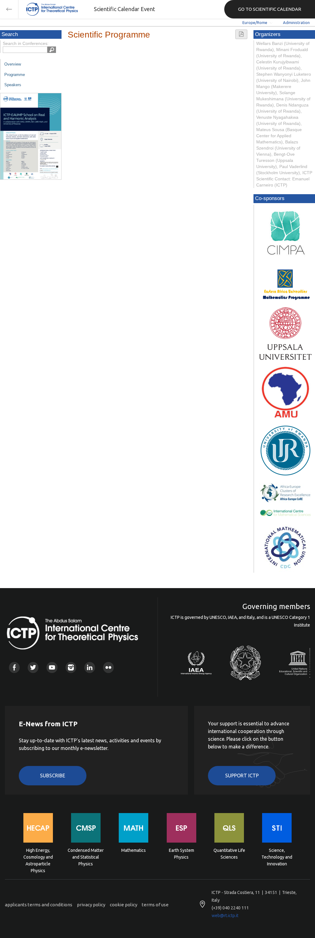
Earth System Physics (181, 854)
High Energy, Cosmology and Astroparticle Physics (38, 856)
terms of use (155, 904)
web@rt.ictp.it (225, 915)
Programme (14, 74)
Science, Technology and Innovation (276, 856)
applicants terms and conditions (38, 904)
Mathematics (133, 850)
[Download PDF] (241, 34)
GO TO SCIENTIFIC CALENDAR (269, 9)
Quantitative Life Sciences (229, 854)
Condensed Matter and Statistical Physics (86, 856)
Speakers (12, 84)
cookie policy (123, 904)
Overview (12, 64)
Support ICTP (242, 775)
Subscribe (52, 775)
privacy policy (91, 904)
